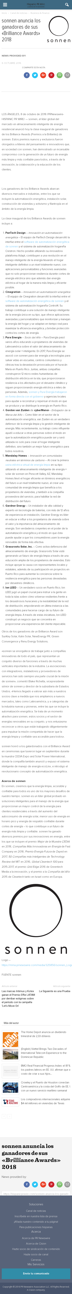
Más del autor (11, 1023)
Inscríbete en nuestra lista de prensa (36, 1216)
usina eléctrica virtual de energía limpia (27, 465)
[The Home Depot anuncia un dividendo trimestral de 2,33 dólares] (10, 1039)
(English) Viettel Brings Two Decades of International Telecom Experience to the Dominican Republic (44, 1053)
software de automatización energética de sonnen (34, 301)
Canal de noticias (36, 1211)
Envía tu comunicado (36, 1273)
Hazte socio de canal (36, 1254)
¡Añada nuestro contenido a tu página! (36, 1222)
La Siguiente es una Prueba (54, 991)
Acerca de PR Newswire (36, 1238)
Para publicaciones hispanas (36, 1227)
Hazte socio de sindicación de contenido (36, 1249)
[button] (67, 4)
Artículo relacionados (15, 1018)
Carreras (36, 1260)
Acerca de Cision (36, 1243)
